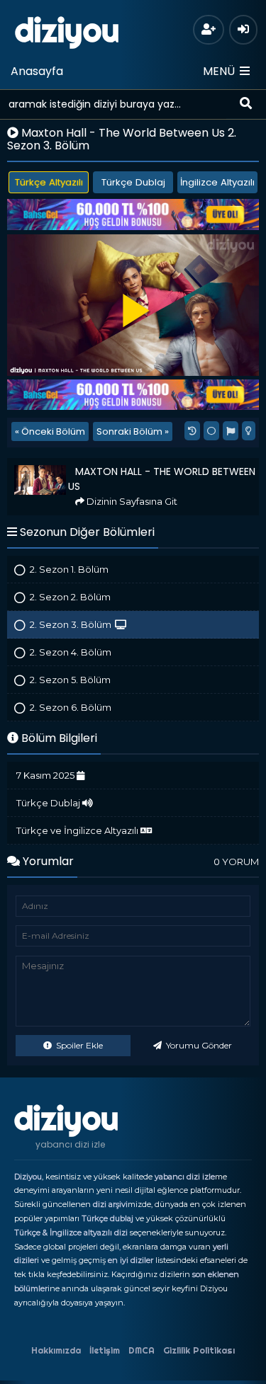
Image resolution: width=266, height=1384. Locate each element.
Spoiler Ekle (78, 1045)
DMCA (141, 1350)
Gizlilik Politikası (199, 1350)
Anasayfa (37, 71)
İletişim (104, 1350)
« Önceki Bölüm (50, 431)
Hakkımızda (56, 1350)
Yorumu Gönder (198, 1045)
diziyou (67, 30)
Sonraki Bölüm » (132, 431)
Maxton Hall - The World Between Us (88, 464)
